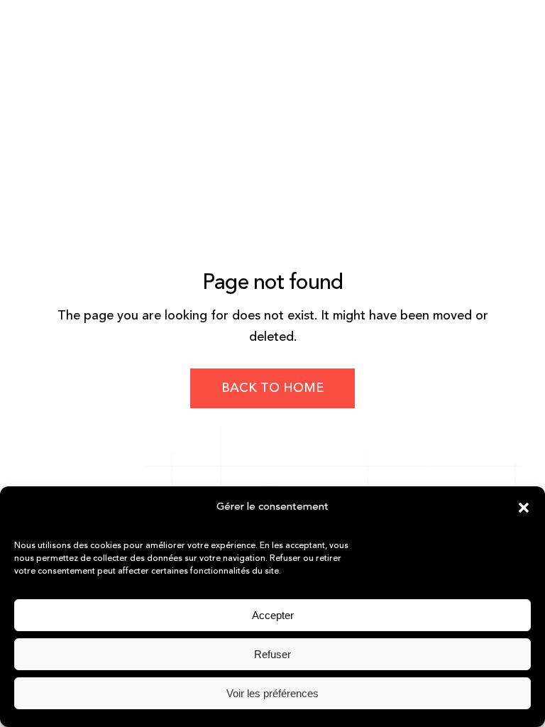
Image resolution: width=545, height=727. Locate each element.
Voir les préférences (272, 693)
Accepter (273, 615)
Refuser (272, 654)
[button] (524, 508)
